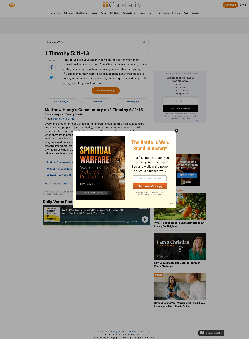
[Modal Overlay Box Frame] (124, 169)
